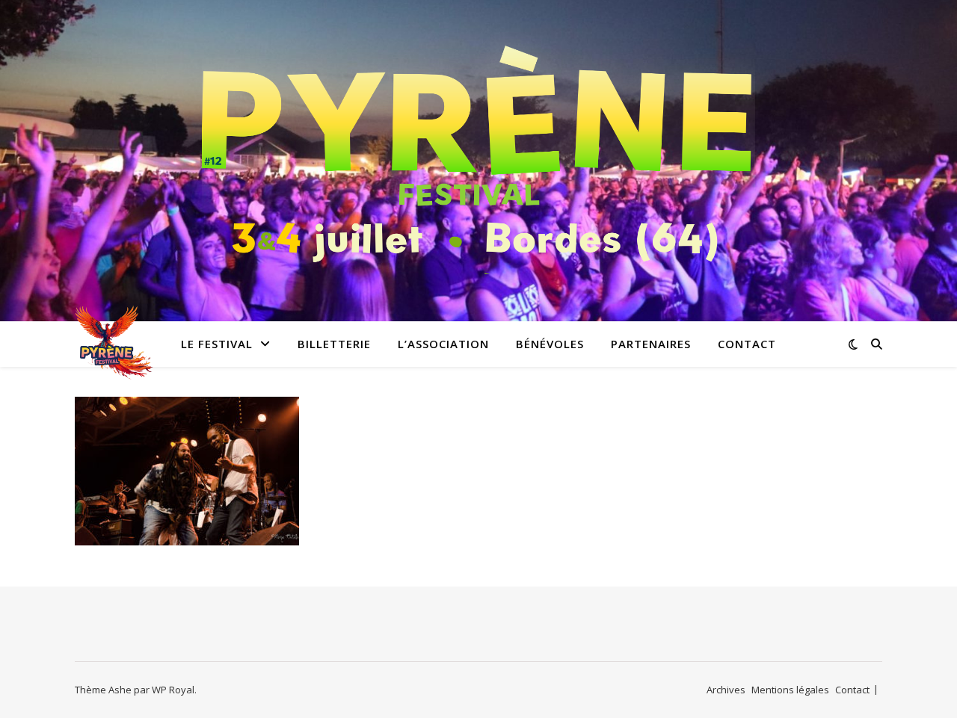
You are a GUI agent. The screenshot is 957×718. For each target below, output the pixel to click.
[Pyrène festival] (478, 151)
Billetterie (334, 343)
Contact (747, 343)
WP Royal (173, 689)
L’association (443, 343)
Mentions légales (790, 689)
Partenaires (651, 343)
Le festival (217, 343)
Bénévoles (550, 343)
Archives (726, 689)
